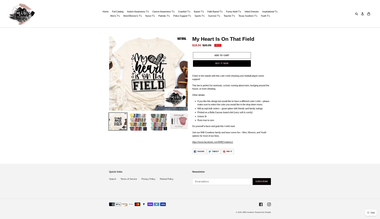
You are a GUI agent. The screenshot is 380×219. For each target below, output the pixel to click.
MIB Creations (248, 212)
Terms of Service (129, 179)
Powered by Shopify (263, 212)
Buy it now (221, 63)
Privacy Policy (148, 179)
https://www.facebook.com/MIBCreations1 (212, 142)
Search (112, 179)
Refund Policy (166, 179)
